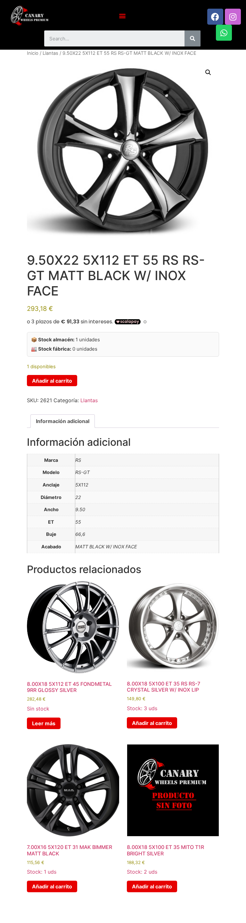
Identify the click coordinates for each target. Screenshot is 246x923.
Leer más (43, 723)
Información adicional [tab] (62, 421)
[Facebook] (215, 17)
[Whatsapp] (224, 33)
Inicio (32, 53)
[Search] (192, 38)
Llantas (50, 53)
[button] (122, 15)
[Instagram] (233, 17)
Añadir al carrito (52, 381)
